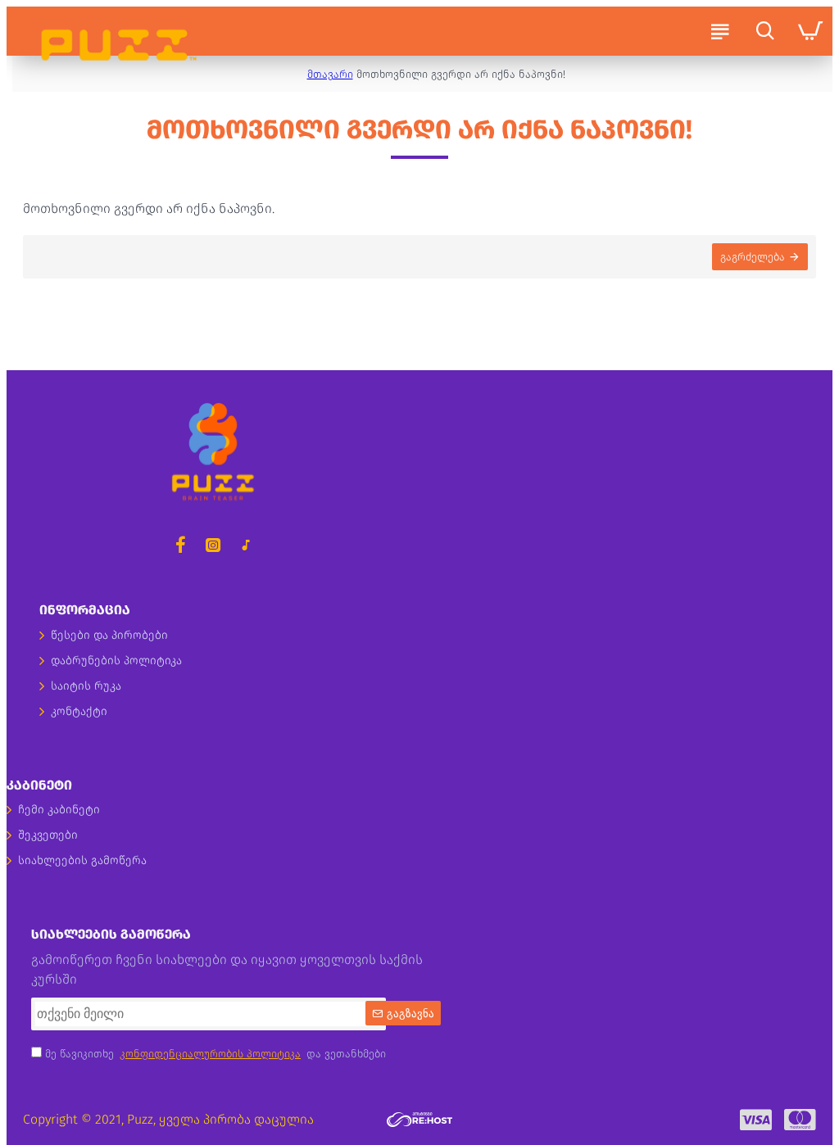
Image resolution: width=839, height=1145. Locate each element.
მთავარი (330, 74)
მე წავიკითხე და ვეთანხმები (214, 1054)
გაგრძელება (752, 257)
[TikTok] (246, 544)
